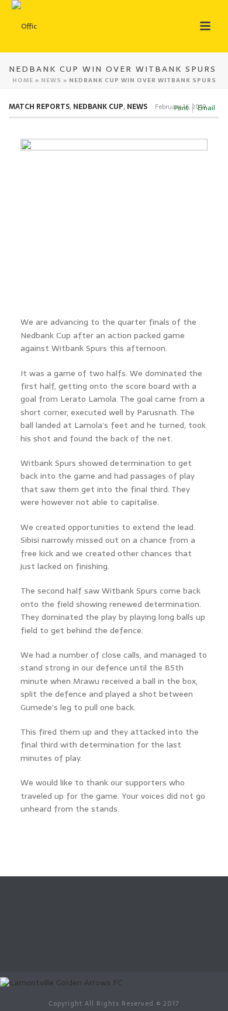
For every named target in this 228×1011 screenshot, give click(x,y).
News (51, 80)
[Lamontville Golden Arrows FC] (61, 981)
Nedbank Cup (98, 107)
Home (22, 80)
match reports (39, 107)
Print (181, 108)
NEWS (137, 107)
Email (206, 108)
